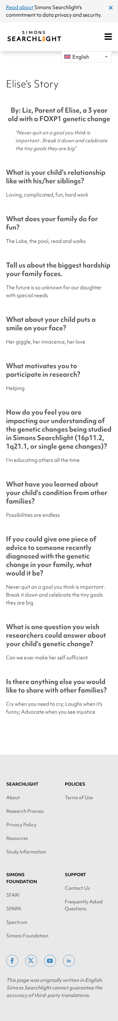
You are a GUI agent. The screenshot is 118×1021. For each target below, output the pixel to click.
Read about (19, 7)
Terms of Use (79, 797)
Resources (17, 838)
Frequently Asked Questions (84, 905)
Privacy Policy (21, 825)
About (13, 797)
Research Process (25, 811)
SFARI (13, 895)
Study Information (26, 852)
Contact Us (77, 888)
